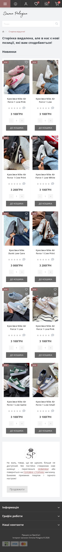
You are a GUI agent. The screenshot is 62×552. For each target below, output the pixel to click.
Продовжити (17, 489)
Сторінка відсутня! (17, 31)
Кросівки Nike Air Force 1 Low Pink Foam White (45, 329)
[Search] (56, 24)
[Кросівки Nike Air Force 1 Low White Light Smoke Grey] (45, 153)
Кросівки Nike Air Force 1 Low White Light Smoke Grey (45, 177)
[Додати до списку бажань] (26, 62)
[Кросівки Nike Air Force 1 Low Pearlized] (45, 77)
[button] (26, 3)
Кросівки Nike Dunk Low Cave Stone (16, 253)
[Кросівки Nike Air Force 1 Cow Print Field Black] (16, 153)
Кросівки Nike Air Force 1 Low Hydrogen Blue (16, 329)
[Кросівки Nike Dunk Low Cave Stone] (16, 228)
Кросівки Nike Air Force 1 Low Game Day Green (16, 404)
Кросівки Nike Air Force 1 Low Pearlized (45, 101)
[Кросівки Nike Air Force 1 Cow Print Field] (45, 228)
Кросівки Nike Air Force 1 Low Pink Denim (16, 101)
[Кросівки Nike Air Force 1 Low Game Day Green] (16, 380)
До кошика (16, 127)
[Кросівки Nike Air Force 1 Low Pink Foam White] (45, 304)
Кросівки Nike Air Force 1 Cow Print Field (45, 253)
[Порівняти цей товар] (26, 67)
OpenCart (36, 535)
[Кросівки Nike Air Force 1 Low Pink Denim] (16, 77)
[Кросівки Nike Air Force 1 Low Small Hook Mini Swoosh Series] (45, 380)
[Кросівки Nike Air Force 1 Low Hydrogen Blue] (16, 304)
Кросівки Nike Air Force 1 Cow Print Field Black (16, 177)
